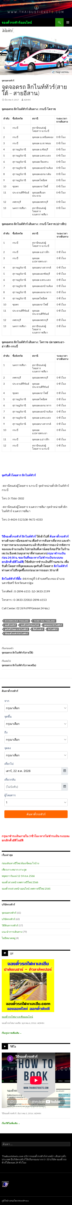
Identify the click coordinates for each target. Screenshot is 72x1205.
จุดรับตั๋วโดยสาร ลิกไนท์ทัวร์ (16, 629)
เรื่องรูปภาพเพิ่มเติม (12, 1033)
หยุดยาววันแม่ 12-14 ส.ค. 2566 (18, 875)
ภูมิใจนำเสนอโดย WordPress (15, 1200)
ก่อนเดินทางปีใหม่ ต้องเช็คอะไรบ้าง (20, 863)
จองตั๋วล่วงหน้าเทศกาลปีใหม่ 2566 (20, 882)
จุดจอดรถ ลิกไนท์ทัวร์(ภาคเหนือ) (19, 663)
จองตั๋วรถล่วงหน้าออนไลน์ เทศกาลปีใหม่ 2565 (26, 888)
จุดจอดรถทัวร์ (8, 80)
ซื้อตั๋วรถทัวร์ (38, 629)
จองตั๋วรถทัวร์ (10, 625)
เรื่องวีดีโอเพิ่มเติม (11, 1123)
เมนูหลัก (68, 22)
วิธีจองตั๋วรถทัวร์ (9, 1113)
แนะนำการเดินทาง (12, 931)
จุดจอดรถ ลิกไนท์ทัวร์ (53, 625)
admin (27, 99)
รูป (11, 953)
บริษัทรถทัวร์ (8, 919)
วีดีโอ (13, 1046)
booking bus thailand (17, 621)
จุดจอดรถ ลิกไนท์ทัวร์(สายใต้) (17, 650)
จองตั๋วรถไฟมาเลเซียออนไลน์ (17, 1016)
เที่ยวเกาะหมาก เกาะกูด (14, 869)
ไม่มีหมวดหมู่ (8, 938)
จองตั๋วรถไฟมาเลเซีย (11, 1023)
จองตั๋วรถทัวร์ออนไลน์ (17, 22)
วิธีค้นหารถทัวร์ (10, 925)
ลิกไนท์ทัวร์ (52, 629)
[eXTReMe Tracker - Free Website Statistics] (5, 1184)
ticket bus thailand (44, 621)
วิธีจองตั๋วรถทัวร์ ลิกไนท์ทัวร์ (16, 633)
